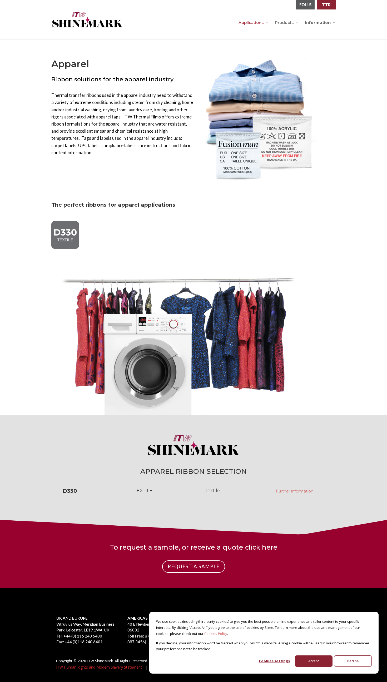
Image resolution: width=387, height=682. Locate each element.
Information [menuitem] (318, 22)
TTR (326, 5)
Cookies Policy (215, 633)
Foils (305, 5)
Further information (294, 491)
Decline (353, 661)
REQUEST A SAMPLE (194, 566)
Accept (313, 661)
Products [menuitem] (284, 22)
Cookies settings (274, 661)
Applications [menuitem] (251, 22)
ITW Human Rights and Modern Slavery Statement (99, 667)
